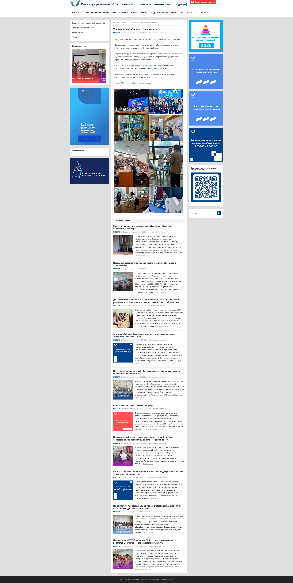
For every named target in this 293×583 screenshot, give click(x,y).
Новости (124, 23)
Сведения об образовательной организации (88, 23)
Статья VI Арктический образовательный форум (132, 83)
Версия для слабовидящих (204, 2)
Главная (116, 23)
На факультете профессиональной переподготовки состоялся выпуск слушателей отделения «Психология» (146, 507)
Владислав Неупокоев (130, 232)
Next (103, 65)
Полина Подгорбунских (130, 33)
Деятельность (77, 32)
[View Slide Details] (89, 66)
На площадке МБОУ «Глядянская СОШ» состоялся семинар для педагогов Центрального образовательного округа (144, 541)
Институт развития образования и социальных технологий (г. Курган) (134, 4)
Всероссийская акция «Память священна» (133, 405)
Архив (74, 37)
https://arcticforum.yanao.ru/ (156, 68)
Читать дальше (140, 255)
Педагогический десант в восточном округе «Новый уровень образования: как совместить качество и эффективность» (142, 438)
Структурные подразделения (83, 28)
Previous (75, 65)
